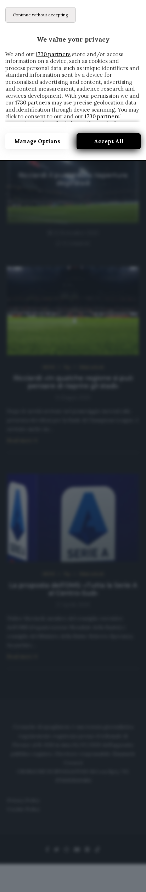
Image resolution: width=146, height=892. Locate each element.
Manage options (37, 141)
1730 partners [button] (53, 54)
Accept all (109, 141)
